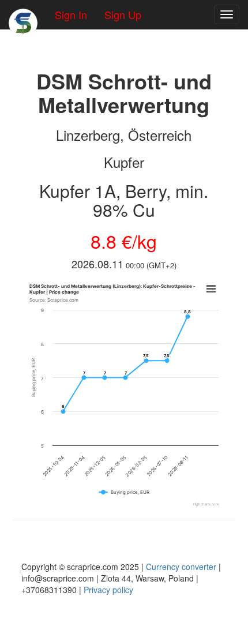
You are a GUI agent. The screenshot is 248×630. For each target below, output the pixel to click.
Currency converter (181, 566)
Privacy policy (108, 589)
